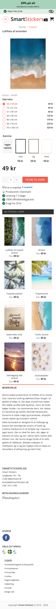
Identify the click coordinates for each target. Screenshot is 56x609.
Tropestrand (41, 293)
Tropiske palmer (14, 293)
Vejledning (9, 584)
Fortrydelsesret (11, 568)
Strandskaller (41, 375)
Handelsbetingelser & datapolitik (18, 564)
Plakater (33, 27)
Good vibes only (14, 334)
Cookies (7, 576)
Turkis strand (41, 334)
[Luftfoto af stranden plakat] (28, 63)
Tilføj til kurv (35, 179)
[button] (6, 19)
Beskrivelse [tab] (9, 387)
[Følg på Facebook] (6, 537)
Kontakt (8, 587)
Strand (41, 250)
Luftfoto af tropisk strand (14, 251)
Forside (22, 27)
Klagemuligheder (11, 580)
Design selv (9, 591)
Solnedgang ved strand (14, 376)
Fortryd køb (9, 572)
